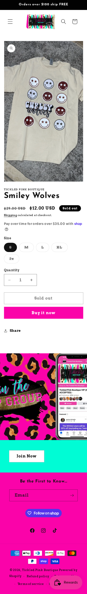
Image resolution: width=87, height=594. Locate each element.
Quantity (11, 270)
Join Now (27, 456)
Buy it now (43, 312)
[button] (10, 21)
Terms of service (31, 584)
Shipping (10, 215)
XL (62, 248)
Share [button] (15, 330)
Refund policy (38, 576)
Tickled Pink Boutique (40, 570)
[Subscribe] (71, 495)
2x (14, 259)
